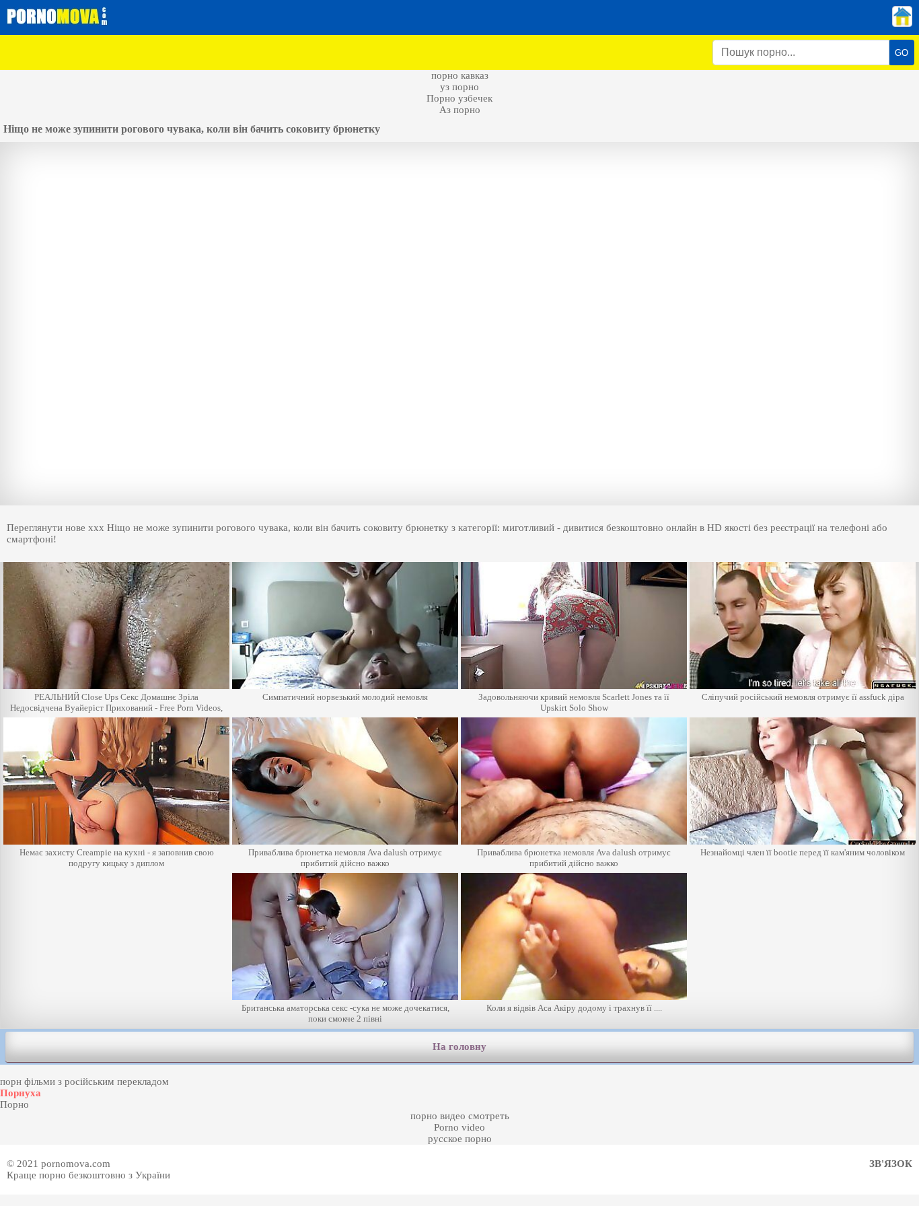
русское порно (460, 1138)
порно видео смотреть (459, 1115)
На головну (459, 1046)
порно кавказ (459, 75)
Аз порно (459, 109)
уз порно (459, 86)
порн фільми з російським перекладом (84, 1081)
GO (901, 53)
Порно (14, 1104)
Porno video (459, 1127)
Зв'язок (890, 1163)
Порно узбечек (459, 98)
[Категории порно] (902, 23)
